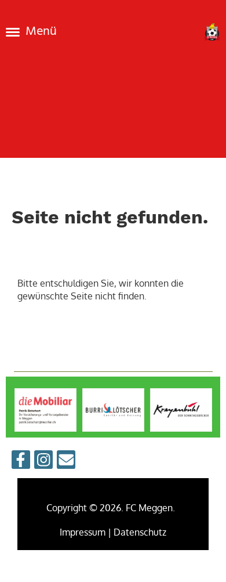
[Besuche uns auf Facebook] (21, 461)
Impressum (82, 532)
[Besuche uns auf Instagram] (43, 461)
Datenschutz (140, 532)
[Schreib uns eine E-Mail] (66, 461)
